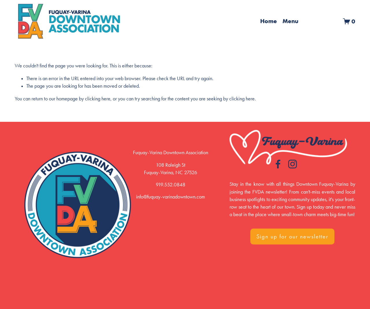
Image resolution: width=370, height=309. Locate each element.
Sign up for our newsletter (292, 236)
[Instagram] (292, 164)
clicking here (97, 99)
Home (268, 21)
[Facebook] (278, 164)
